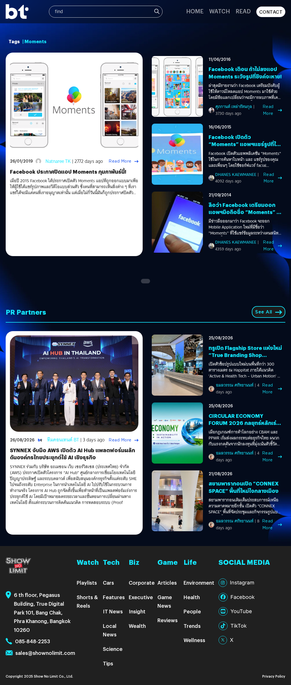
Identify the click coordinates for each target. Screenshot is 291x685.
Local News (110, 630)
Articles (167, 582)
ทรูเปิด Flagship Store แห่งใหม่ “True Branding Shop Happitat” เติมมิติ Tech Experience (245, 358)
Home (194, 11)
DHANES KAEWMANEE (235, 174)
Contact (271, 12)
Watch (219, 11)
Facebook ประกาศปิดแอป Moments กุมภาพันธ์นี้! (68, 171)
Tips (108, 663)
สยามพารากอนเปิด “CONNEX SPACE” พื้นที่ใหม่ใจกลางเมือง (244, 487)
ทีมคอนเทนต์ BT (63, 440)
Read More (120, 161)
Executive (141, 597)
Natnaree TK (58, 161)
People (192, 611)
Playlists (87, 582)
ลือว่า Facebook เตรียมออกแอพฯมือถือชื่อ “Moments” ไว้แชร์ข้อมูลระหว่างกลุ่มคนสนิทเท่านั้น (245, 215)
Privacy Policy (273, 676)
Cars (108, 582)
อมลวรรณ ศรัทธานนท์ (234, 385)
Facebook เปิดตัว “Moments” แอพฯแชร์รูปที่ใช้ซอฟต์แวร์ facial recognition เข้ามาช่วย (244, 147)
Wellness (194, 640)
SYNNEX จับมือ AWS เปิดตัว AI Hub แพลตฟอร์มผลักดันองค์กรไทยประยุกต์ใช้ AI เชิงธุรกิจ (72, 454)
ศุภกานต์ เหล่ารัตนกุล (233, 106)
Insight (137, 611)
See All (263, 312)
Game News (164, 601)
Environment (199, 582)
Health (192, 597)
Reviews (167, 620)
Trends (192, 625)
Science (112, 648)
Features (114, 597)
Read (243, 11)
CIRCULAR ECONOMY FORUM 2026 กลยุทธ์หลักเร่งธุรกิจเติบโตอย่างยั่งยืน (244, 422)
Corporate (142, 582)
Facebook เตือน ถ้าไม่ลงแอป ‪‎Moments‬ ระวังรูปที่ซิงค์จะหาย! (245, 72)
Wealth (137, 625)
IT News (113, 611)
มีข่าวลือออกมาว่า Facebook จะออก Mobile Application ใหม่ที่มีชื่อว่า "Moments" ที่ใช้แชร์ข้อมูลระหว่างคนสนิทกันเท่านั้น (243, 227)
